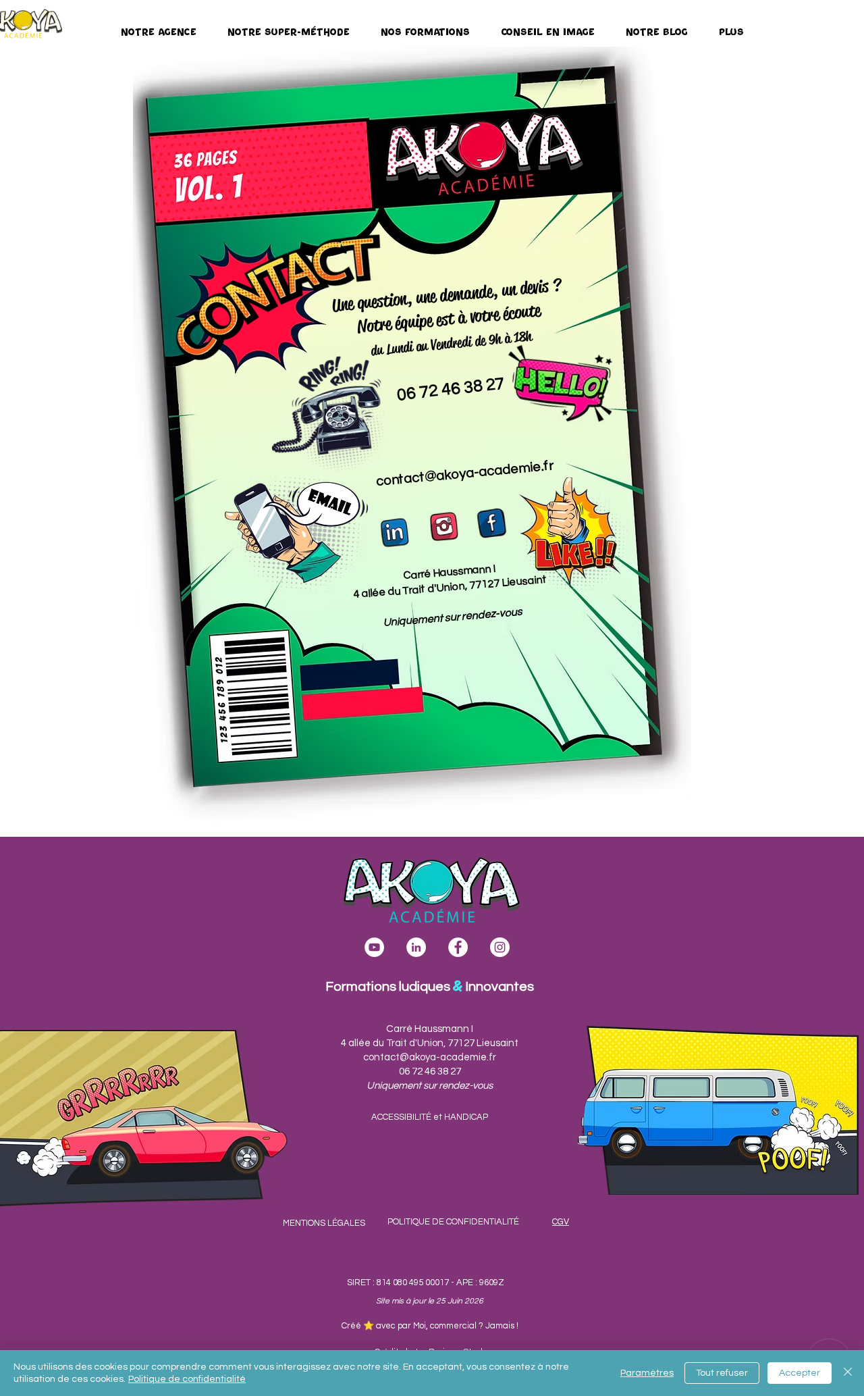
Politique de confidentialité (187, 1379)
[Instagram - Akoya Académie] (500, 947)
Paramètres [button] (647, 1373)
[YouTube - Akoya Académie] (374, 947)
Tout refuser (722, 1373)
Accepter (799, 1373)
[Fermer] (848, 1373)
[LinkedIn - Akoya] (416, 947)
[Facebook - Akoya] (458, 947)
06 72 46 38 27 (451, 388)
